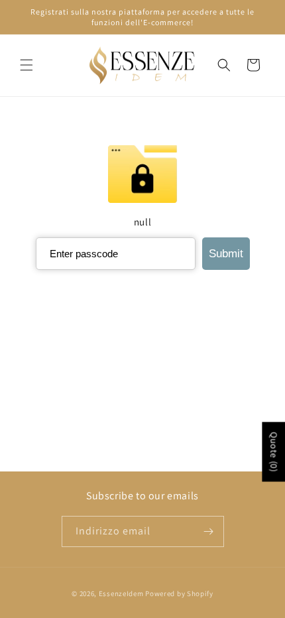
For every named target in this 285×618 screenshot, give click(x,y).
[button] (26, 65)
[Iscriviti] (208, 531)
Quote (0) (274, 451)
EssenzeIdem (121, 593)
